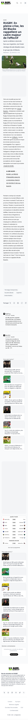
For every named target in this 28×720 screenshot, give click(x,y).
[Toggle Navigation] (25, 3)
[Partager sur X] (10, 302)
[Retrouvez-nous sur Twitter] (4, 692)
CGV (22, 707)
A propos (17, 701)
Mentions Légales (14, 704)
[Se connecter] (20, 2)
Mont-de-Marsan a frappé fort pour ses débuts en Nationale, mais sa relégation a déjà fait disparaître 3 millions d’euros (13, 386)
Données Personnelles (11, 707)
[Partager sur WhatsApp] (18, 302)
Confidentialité (14, 710)
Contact (10, 701)
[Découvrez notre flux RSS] (23, 692)
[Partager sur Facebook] (14, 302)
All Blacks (15, 137)
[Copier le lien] (25, 302)
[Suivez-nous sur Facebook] (8, 692)
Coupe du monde (8, 166)
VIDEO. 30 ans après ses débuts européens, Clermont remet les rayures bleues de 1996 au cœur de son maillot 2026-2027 (14, 401)
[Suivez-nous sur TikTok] (19, 692)
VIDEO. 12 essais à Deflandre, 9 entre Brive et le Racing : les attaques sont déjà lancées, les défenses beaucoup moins (13, 447)
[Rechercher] (17, 2)
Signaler (13, 315)
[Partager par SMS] (21, 302)
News (5, 20)
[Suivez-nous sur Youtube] (15, 692)
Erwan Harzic (6, 52)
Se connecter (14, 654)
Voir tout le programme (14, 547)
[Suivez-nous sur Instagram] (12, 692)
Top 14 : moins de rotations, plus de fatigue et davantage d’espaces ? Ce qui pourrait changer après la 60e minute (14, 432)
